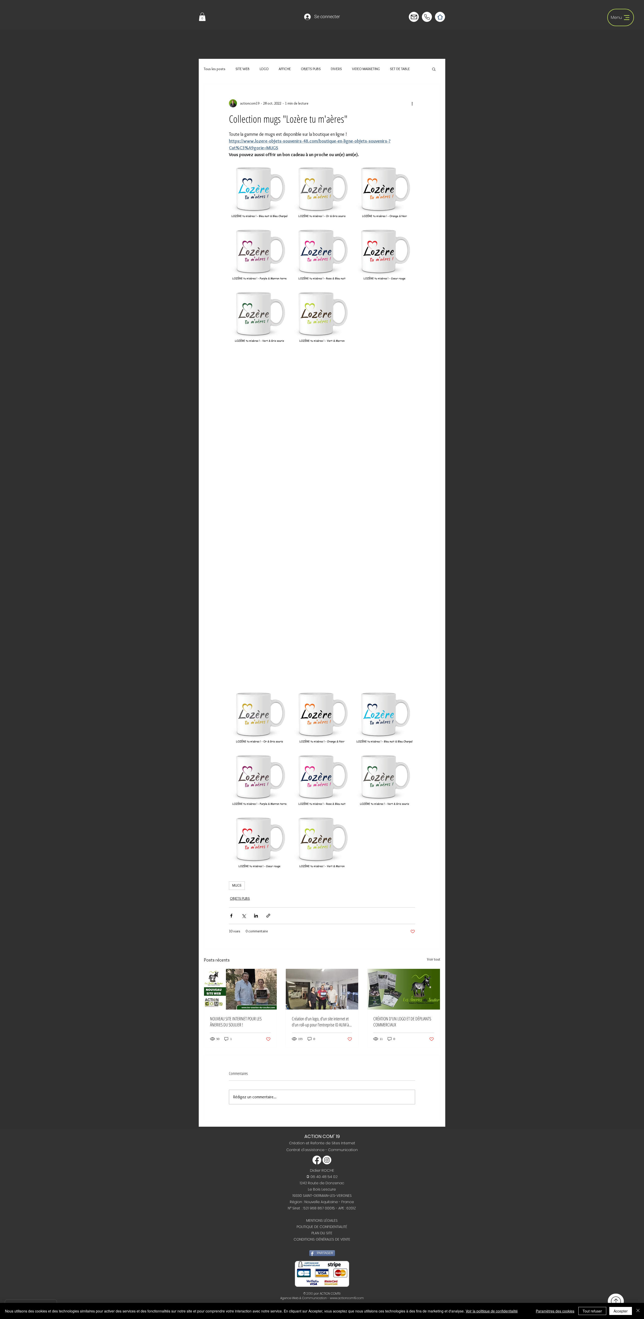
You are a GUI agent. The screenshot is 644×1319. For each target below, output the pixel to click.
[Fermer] (638, 1311)
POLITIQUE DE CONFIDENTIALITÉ (322, 1226)
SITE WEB (242, 69)
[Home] (440, 17)
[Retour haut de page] (616, 1301)
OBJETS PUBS (311, 69)
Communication (343, 1149)
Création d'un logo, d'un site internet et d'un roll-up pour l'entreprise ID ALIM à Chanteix (320, 1022)
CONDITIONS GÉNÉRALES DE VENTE (322, 1239)
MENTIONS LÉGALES (322, 1220)
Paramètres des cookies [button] (555, 1310)
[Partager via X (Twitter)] (243, 915)
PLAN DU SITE (321, 1233)
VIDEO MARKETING (366, 69)
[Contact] (414, 17)
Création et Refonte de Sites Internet (322, 1143)
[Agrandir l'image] (259, 188)
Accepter (621, 1310)
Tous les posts (214, 69)
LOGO (264, 69)
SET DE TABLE (400, 69)
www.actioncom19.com (347, 1298)
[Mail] (427, 17)
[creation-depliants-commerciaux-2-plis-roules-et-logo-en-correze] (403, 989)
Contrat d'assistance (306, 1149)
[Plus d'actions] (412, 103)
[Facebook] (316, 1160)
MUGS (237, 885)
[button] (202, 17)
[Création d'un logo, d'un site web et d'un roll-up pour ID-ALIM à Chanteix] (322, 989)
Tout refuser (592, 1310)
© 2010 (308, 1293)
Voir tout (433, 959)
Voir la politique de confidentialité (492, 1310)
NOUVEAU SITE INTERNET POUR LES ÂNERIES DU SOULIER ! (236, 1022)
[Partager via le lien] (268, 915)
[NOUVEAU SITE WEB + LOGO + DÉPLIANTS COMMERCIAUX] (240, 989)
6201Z (351, 1208)
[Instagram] (327, 1160)
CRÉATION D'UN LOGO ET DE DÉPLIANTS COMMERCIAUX (402, 1022)
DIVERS (336, 69)
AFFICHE (285, 69)
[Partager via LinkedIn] (256, 915)
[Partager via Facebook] (231, 915)
